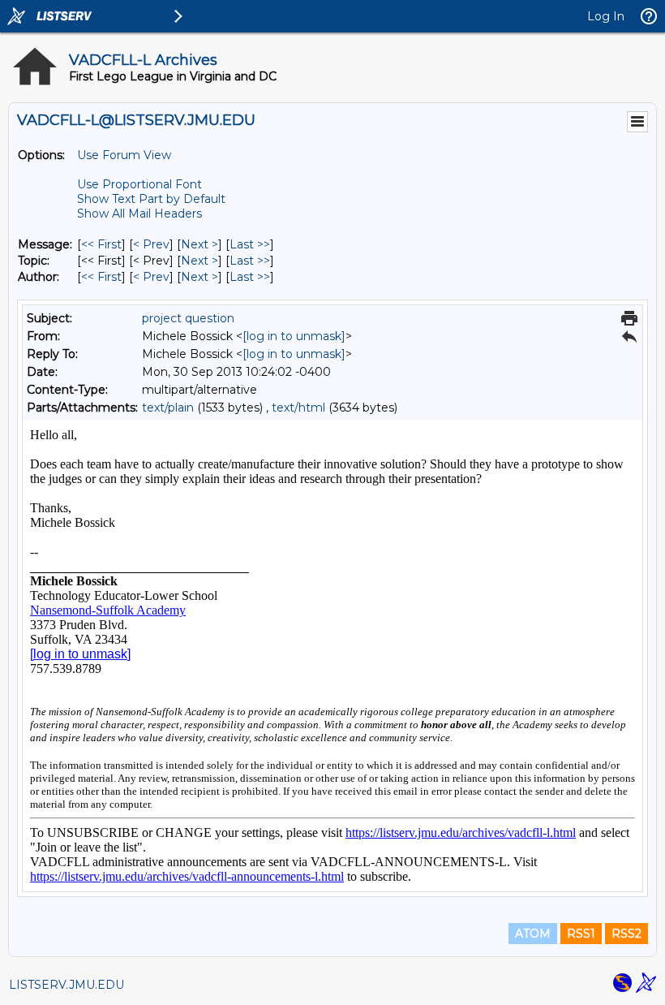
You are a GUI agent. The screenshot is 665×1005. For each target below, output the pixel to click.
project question (188, 318)
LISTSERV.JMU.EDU (66, 984)
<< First (101, 244)
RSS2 (626, 933)
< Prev (151, 244)
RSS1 (581, 933)
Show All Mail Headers (139, 213)
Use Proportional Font (139, 184)
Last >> (250, 244)
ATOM (533, 933)
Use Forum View (124, 155)
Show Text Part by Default (151, 199)
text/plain (168, 407)
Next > (199, 244)
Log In (605, 16)
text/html (298, 407)
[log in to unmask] (293, 336)
